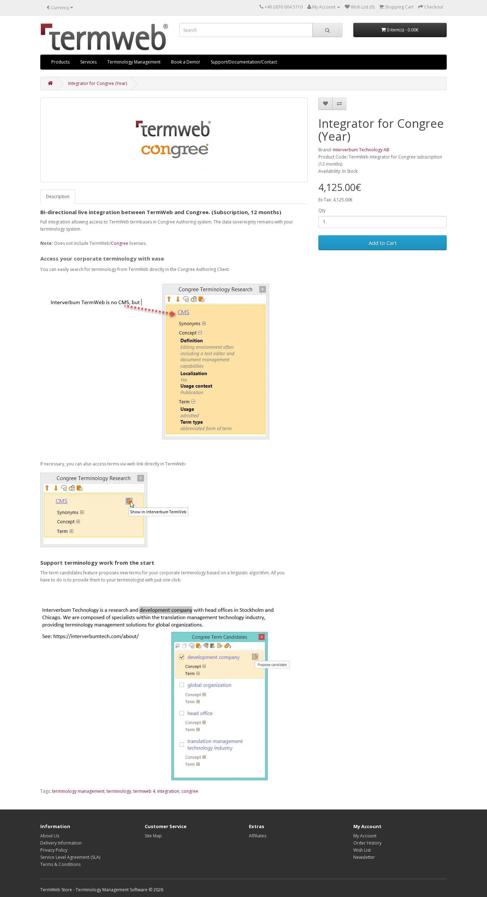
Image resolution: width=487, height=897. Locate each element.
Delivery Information (61, 843)
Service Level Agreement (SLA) (70, 857)
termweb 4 (144, 791)
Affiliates (257, 836)
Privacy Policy (53, 850)
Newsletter (364, 857)
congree (189, 791)
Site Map (153, 836)
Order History (367, 843)
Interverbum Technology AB (361, 150)
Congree (119, 243)
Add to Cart (383, 242)
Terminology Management (133, 62)
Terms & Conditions (60, 864)
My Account (364, 836)
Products (60, 62)
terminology (119, 791)
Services (88, 62)
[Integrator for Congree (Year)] (174, 139)
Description (58, 196)
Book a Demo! (185, 62)
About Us (49, 836)
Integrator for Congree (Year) (97, 83)
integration (168, 791)
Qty (321, 210)
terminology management (78, 791)
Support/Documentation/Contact (244, 62)
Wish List (362, 850)
